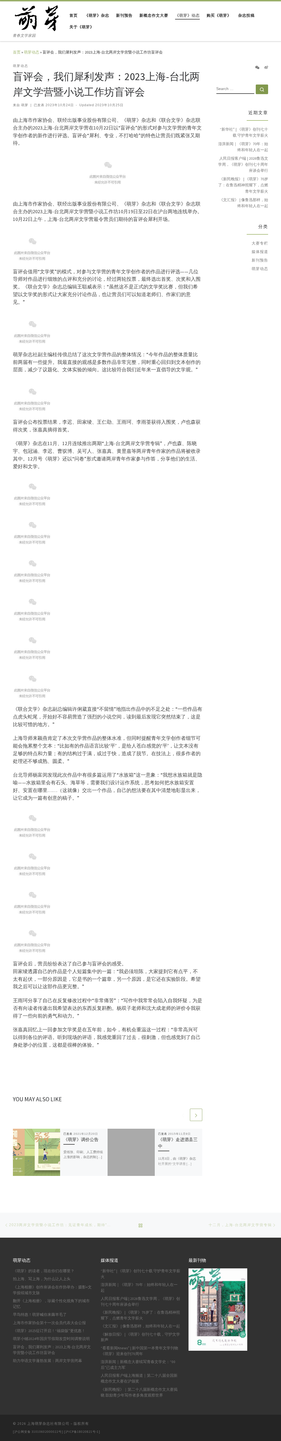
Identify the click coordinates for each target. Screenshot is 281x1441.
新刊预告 (260, 260)
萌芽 (24, 105)
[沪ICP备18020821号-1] (82, 1432)
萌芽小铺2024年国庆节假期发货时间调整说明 (51, 1338)
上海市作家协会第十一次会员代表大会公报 (49, 1323)
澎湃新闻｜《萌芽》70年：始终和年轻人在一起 (243, 146)
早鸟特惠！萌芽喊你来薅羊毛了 (40, 1314)
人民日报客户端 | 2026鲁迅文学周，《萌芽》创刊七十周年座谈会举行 (243, 164)
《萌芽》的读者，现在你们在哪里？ (43, 1271)
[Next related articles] (196, 1115)
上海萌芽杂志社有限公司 (48, 1423)
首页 (17, 52)
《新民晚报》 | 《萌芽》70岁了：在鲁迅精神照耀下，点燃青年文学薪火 (243, 184)
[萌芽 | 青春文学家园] (37, 17)
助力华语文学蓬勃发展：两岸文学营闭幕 (47, 1360)
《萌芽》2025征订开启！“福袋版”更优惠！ (49, 1330)
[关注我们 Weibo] (266, 68)
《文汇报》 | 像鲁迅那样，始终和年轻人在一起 (243, 202)
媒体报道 (260, 251)
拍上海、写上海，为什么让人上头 (42, 1279)
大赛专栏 (260, 243)
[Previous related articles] (183, 1115)
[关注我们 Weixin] (257, 68)
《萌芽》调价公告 (81, 1139)
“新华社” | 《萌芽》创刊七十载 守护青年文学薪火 (244, 132)
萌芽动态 (31, 52)
